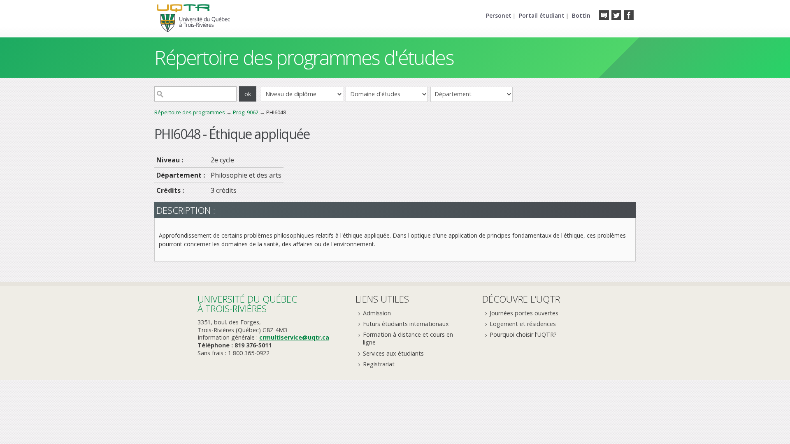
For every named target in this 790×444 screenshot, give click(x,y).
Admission (377, 313)
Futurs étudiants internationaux (406, 324)
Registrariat (379, 364)
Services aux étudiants (393, 353)
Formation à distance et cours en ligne (408, 338)
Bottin (581, 15)
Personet (498, 15)
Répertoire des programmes (189, 112)
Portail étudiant (542, 15)
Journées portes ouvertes (524, 313)
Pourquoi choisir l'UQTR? (523, 334)
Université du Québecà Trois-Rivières (247, 303)
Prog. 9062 (245, 112)
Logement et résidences (523, 324)
